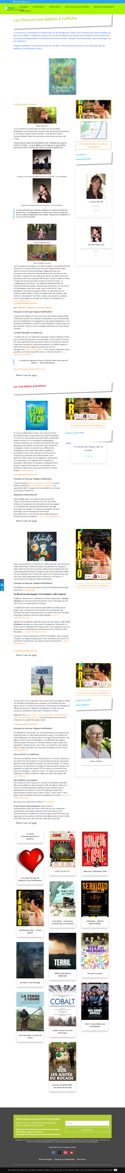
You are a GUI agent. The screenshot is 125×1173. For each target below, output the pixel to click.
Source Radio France (22, 301)
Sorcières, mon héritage (30, 982)
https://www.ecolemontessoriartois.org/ (29, 369)
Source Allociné (20, 776)
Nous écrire (25, 11)
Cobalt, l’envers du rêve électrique (62, 1031)
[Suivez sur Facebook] (53, 1152)
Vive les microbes (95, 973)
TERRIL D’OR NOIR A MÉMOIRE (62, 974)
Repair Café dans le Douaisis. (40, 483)
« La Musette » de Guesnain (41, 485)
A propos (24, 7)
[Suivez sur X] (59, 1152)
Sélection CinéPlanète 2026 (95, 871)
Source (35, 632)
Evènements (39, 7)
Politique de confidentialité (64, 1159)
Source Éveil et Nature (22, 354)
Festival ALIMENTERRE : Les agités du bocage (62, 1086)
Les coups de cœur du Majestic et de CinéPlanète (30, 879)
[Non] (123, 1170)
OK (115, 1170)
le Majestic (88, 35)
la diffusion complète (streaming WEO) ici (34, 307)
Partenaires (55, 7)
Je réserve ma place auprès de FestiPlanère (93, 145)
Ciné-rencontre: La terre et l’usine (30, 1036)
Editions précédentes (103, 7)
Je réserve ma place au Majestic (88, 425)
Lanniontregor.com (21, 750)
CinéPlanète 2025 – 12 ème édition (30, 931)
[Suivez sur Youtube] (71, 1152)
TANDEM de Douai (57, 143)
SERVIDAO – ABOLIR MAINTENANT (95, 922)
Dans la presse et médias (77, 7)
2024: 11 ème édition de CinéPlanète (95, 1025)
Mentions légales (45, 1159)
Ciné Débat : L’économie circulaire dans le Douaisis (62, 922)
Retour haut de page (26, 375)
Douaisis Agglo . (29, 590)
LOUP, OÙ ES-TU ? (62, 871)
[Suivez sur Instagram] (65, 1152)
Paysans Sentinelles (34, 349)
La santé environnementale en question (30, 836)
